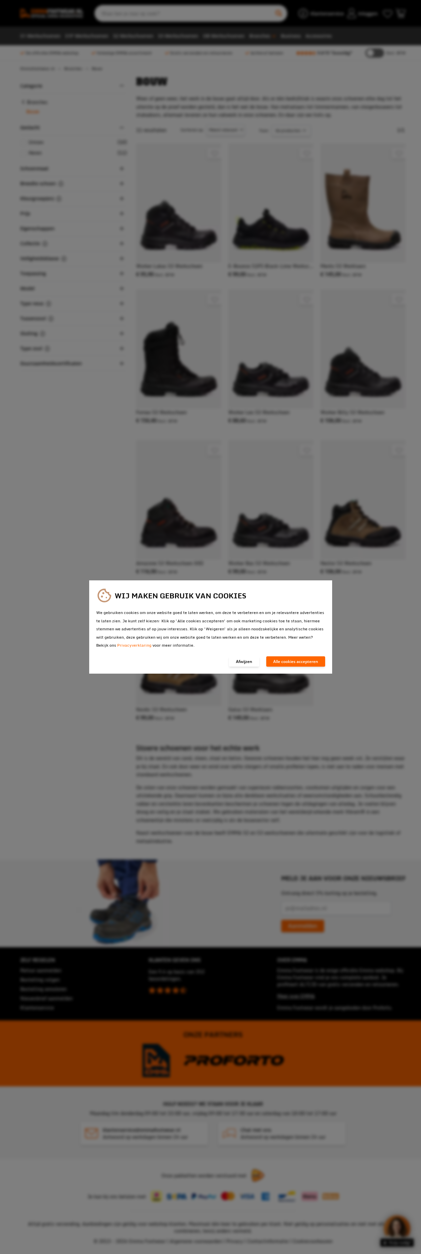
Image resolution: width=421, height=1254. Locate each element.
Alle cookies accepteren (295, 661)
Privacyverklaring (134, 645)
